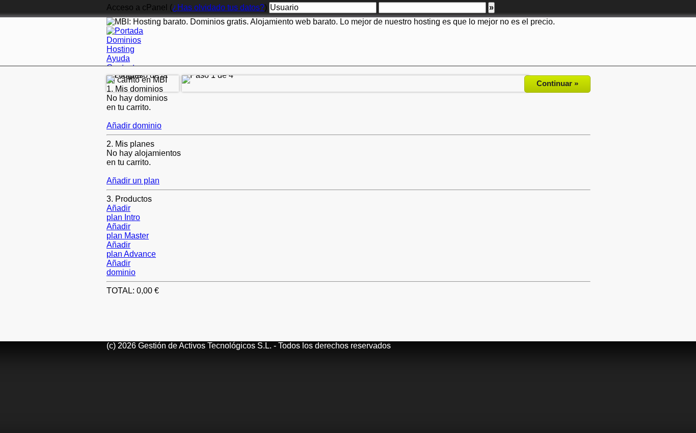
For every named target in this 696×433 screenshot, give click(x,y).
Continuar (557, 83)
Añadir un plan (132, 180)
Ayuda (118, 58)
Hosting (120, 49)
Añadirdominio (121, 268)
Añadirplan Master (127, 231)
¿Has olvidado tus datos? (218, 7)
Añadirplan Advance (131, 249)
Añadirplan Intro (123, 213)
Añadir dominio (134, 125)
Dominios (123, 40)
